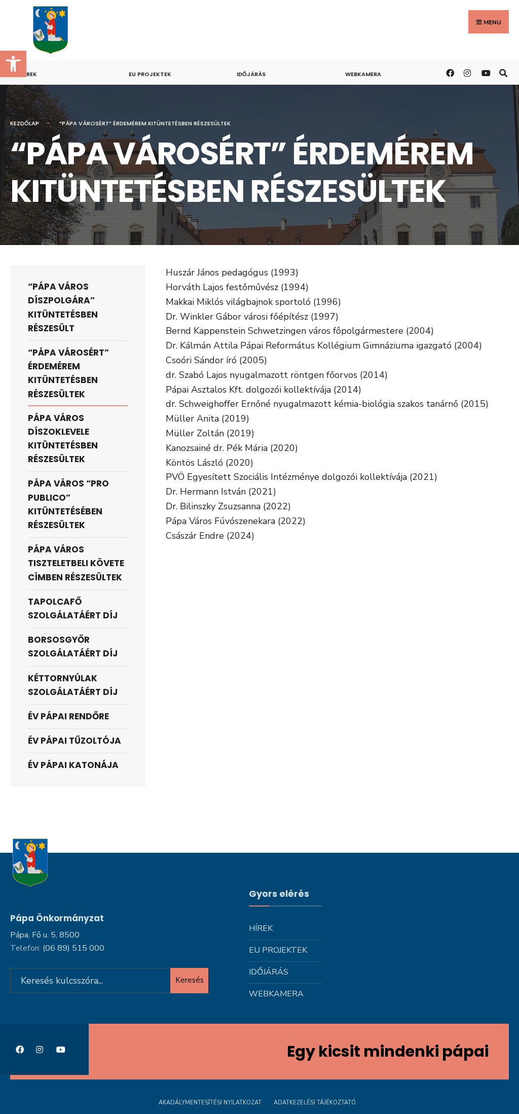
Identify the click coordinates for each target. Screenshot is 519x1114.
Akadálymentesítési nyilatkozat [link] (210, 1102)
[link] (13, 64)
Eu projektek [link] (150, 74)
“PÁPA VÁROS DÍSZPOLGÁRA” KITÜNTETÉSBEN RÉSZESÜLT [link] (63, 307)
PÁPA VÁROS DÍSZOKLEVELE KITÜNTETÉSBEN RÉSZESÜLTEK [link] (63, 439)
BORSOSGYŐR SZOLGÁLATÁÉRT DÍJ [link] (73, 646)
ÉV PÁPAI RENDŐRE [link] (68, 716)
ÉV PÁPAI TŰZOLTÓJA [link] (74, 741)
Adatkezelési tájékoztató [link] (315, 1102)
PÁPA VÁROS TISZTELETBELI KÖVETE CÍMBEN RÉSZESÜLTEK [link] (76, 563)
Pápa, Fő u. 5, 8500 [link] (45, 935)
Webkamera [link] (363, 74)
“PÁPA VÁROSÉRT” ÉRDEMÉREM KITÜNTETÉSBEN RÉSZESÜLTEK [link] (68, 373)
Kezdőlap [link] (24, 123)
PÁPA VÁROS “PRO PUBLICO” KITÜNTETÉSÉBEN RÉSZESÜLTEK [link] (68, 504)
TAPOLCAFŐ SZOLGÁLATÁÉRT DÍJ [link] (73, 608)
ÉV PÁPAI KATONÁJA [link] (73, 765)
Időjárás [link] (251, 74)
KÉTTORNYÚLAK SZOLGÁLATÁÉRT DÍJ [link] (73, 685)
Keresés (189, 980)
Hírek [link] (28, 74)
